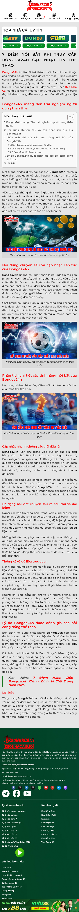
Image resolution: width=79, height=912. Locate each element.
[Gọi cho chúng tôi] (40, 788)
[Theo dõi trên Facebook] (13, 788)
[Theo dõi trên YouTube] (52, 788)
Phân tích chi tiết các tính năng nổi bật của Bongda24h (40, 139)
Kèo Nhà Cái (10, 18)
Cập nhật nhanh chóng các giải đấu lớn (31, 145)
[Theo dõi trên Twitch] (65, 788)
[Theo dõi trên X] (20, 788)
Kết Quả (25, 18)
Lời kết (11, 163)
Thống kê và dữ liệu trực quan (27, 152)
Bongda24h (10, 72)
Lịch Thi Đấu (54, 18)
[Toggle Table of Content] (69, 117)
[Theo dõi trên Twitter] (26, 788)
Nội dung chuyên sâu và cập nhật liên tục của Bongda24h (40, 132)
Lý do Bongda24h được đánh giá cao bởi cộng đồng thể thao (40, 157)
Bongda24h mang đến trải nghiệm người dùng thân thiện (39, 124)
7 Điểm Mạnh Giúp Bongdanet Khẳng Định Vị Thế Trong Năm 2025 (40, 681)
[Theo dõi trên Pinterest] (46, 788)
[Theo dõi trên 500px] (59, 788)
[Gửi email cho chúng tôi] (33, 788)
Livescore (38, 18)
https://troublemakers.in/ (22, 765)
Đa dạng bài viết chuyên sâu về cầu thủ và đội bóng (38, 148)
